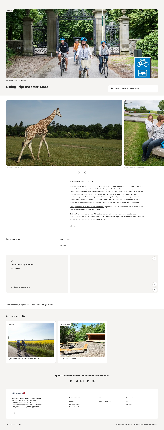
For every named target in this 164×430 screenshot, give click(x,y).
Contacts (129, 404)
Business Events (74, 404)
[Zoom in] (154, 284)
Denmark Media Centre (106, 401)
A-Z (127, 401)
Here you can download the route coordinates (87, 207)
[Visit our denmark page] (70, 381)
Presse (71, 401)
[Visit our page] (76, 381)
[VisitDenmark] (18, 393)
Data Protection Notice (124, 424)
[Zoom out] (154, 289)
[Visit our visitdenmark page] (82, 381)
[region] (114, 274)
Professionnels (74, 407)
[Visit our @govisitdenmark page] (87, 381)
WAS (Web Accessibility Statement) (146, 424)
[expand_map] (154, 258)
